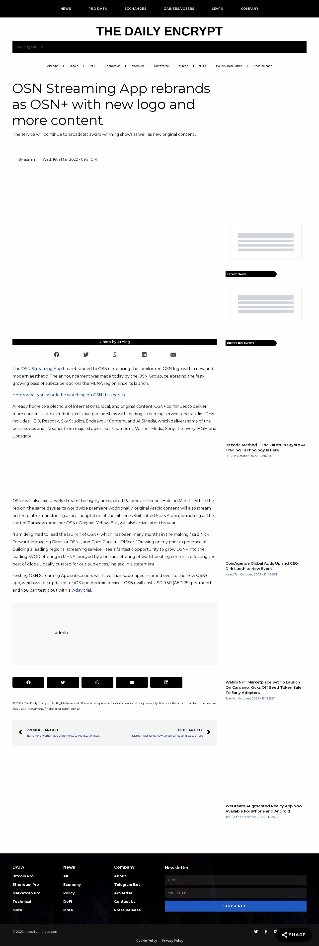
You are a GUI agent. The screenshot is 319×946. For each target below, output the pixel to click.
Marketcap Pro (26, 893)
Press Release (262, 66)
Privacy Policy (172, 941)
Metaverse (161, 66)
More (17, 910)
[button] (57, 354)
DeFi (91, 66)
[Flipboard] (275, 932)
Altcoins (52, 66)
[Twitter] (256, 932)
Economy (72, 884)
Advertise (123, 893)
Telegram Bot (127, 884)
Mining (183, 66)
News (66, 8)
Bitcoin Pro (23, 876)
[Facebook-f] (266, 932)
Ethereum (137, 66)
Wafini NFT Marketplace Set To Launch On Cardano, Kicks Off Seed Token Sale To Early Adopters (264, 687)
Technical (21, 901)
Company (250, 8)
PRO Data (97, 8)
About (120, 876)
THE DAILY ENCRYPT (159, 31)
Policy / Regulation (229, 66)
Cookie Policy (146, 941)
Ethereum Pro (25, 884)
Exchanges (135, 8)
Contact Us (125, 901)
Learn (218, 8)
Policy (69, 893)
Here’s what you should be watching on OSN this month (68, 395)
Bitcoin (73, 66)
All (65, 876)
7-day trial (81, 590)
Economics (112, 66)
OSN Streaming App (41, 368)
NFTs (202, 66)
